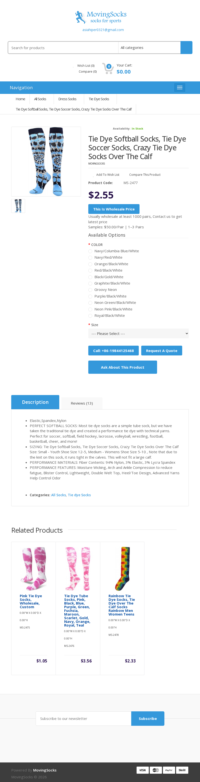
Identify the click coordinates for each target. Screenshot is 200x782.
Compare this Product (144, 175)
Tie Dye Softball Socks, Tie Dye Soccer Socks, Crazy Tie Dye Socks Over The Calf (73, 109)
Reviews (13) (82, 403)
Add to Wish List (107, 175)
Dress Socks (67, 98)
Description (35, 402)
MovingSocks (96, 163)
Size (94, 324)
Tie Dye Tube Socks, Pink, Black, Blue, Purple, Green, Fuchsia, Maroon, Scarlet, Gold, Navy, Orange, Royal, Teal (77, 610)
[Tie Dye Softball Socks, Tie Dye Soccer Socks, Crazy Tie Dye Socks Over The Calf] (46, 161)
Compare (87, 71)
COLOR (97, 244)
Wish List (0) (85, 65)
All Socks (40, 98)
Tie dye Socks (99, 98)
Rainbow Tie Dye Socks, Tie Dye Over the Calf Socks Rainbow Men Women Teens (122, 605)
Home (20, 98)
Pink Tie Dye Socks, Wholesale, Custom (31, 601)
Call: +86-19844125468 (113, 350)
